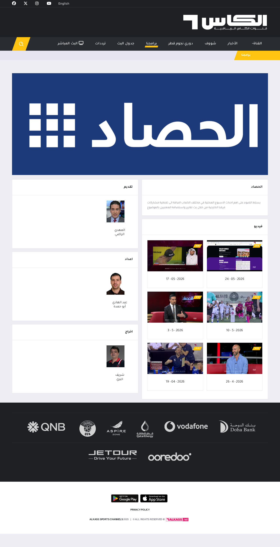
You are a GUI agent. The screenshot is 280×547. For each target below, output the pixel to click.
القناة (257, 44)
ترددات (100, 44)
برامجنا (151, 44)
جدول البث (125, 44)
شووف (210, 44)
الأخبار (233, 44)
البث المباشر (68, 44)
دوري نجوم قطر (180, 44)
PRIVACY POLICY (140, 509)
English (63, 4)
